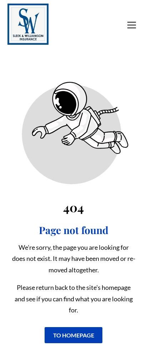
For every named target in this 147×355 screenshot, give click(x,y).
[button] (132, 25)
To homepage (73, 335)
